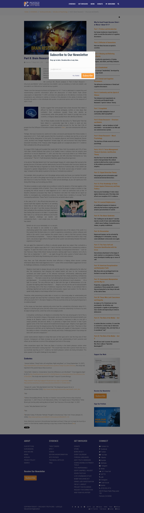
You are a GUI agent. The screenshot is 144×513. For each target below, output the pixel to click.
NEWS (26, 454)
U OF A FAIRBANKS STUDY (83, 476)
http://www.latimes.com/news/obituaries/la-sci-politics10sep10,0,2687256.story (49, 365)
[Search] (118, 4)
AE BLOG (27, 457)
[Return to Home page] (31, 3)
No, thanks (76, 75)
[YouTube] (78, 507)
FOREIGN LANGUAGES (81, 457)
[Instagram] (81, 507)
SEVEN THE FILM (80, 473)
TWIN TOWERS (54, 446)
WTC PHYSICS (54, 457)
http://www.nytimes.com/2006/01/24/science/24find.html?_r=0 (48, 417)
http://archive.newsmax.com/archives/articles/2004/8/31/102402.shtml (47, 383)
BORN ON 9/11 (79, 452)
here (73, 423)
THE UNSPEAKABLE (80, 468)
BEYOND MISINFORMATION (58, 454)
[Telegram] (84, 507)
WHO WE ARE (28, 452)
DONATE (77, 446)
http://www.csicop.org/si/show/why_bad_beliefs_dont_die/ (61, 389)
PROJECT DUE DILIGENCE (82, 487)
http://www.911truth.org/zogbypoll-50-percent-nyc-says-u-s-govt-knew (47, 381)
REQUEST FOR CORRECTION (83, 490)
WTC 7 (51, 449)
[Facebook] (72, 507)
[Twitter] (75, 507)
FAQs (50, 463)
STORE (76, 449)
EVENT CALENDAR (80, 454)
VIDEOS (51, 452)
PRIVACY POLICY (29, 460)
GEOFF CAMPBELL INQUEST (83, 470)
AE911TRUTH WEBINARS (82, 460)
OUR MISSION (28, 449)
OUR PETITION (29, 446)
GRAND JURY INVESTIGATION (84, 481)
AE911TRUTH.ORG (48, 507)
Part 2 (63, 127)
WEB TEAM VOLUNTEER (82, 492)
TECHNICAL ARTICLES (56, 460)
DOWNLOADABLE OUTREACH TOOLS (84, 464)
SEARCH (27, 463)
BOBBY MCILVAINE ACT (82, 479)
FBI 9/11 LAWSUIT (80, 484)
